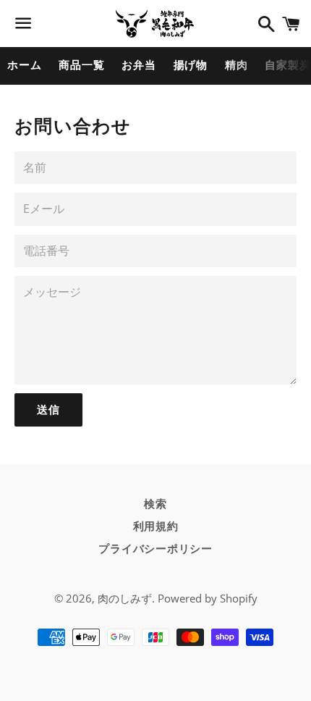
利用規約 (156, 526)
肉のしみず (125, 598)
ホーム (24, 65)
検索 (155, 504)
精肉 (236, 65)
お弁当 (139, 65)
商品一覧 (81, 65)
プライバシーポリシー (155, 548)
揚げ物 (191, 65)
